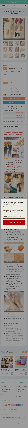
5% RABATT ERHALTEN (14, 223)
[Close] (25, 201)
